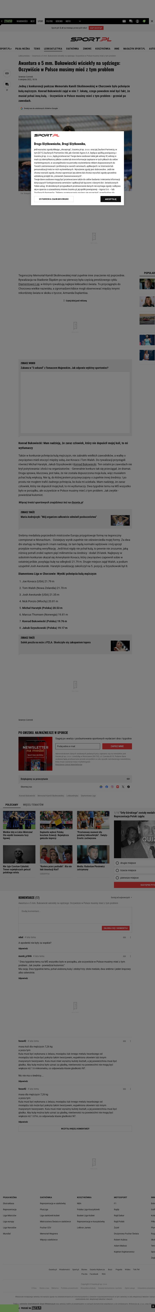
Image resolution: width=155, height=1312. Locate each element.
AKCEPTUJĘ (110, 199)
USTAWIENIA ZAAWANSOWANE (54, 199)
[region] (77, 168)
